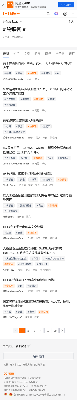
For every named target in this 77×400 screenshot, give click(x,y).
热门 (16, 53)
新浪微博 (21, 346)
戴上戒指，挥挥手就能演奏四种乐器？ (28, 174)
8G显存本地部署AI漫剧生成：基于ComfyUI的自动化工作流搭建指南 (37, 91)
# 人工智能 (9, 99)
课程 (72, 53)
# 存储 (7, 73)
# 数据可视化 (24, 205)
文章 (27, 53)
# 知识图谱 (42, 264)
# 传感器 (8, 179)
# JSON (24, 157)
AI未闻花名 (8, 269)
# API (50, 157)
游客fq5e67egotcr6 (12, 317)
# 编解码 (25, 99)
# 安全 (19, 126)
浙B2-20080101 (39, 386)
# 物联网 (32, 73)
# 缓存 (19, 73)
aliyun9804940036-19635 (16, 110)
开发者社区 (15, 364)
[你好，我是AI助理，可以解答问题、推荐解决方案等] (56, 13)
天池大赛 (27, 364)
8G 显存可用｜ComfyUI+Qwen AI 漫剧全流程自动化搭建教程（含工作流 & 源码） (37, 150)
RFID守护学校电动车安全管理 (23, 227)
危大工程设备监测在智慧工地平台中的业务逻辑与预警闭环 (37, 197)
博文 (37, 78)
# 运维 (19, 311)
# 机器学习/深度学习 (53, 258)
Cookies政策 (34, 377)
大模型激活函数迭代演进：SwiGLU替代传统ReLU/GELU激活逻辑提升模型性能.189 (32, 250)
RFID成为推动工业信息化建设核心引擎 (29, 280)
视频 (48, 53)
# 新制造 (31, 285)
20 (55, 330)
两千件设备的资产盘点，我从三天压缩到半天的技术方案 (37, 65)
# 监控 (7, 232)
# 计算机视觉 (11, 211)
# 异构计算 (9, 104)
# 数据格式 (63, 157)
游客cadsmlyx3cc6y (13, 78)
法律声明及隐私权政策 (15, 377)
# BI (57, 73)
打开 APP (66, 4)
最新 (6, 53)
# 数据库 (45, 126)
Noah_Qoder (9, 185)
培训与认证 (39, 364)
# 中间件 (45, 73)
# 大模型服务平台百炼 (15, 258)
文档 (6, 364)
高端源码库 (8, 216)
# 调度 (51, 99)
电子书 (59, 53)
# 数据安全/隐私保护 (14, 131)
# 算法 (33, 179)
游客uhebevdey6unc (13, 137)
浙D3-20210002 (37, 390)
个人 (71, 21)
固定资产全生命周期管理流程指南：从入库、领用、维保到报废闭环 (37, 303)
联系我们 (38, 356)
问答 (37, 53)
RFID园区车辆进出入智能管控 (23, 120)
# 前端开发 (46, 179)
